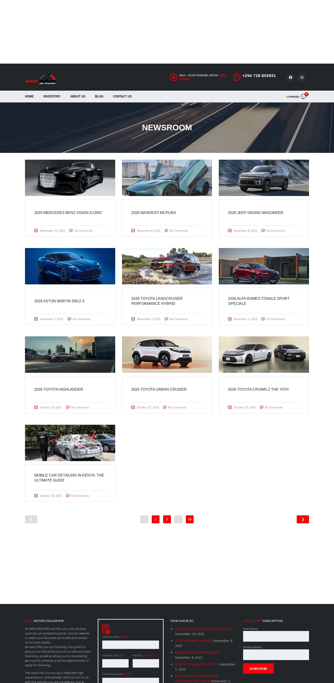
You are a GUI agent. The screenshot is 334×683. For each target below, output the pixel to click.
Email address (252, 647)
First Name (250, 629)
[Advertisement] (136, 32)
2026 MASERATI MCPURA (194, 640)
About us (77, 96)
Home (29, 96)
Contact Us (122, 96)
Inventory (52, 96)
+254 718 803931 (259, 75)
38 (190, 519)
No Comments (83, 231)
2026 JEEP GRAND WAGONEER (197, 652)
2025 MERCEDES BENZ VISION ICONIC (203, 629)
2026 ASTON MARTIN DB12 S (197, 664)
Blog (99, 96)
